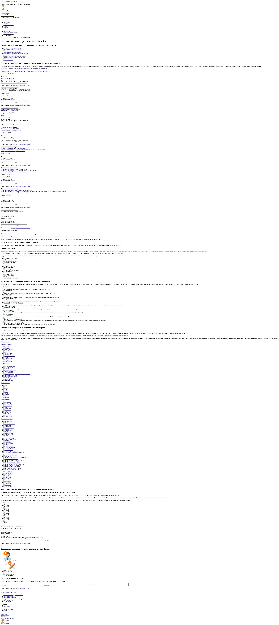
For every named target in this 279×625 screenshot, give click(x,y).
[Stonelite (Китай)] (5, 383)
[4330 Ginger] (6, 435)
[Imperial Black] (7, 412)
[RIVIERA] (6, 390)
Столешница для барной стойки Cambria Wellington (13, 171)
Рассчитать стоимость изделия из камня (10, 17)
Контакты (5, 27)
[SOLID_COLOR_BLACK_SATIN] (12, 469)
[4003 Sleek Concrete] (8, 428)
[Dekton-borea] (7, 475)
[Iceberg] (5, 389)
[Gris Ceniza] (6, 411)
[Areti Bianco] (7, 348)
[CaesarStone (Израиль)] (7, 419)
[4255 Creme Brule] (8, 433)
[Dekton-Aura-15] (7, 474)
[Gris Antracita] (7, 410)
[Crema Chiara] (7, 408)
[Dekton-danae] (7, 477)
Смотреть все (4, 524)
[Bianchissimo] (7, 402)
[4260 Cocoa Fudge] (8, 434)
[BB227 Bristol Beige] (8, 367)
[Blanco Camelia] (7, 403)
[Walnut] (5, 393)
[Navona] (5, 415)
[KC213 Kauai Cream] (8, 372)
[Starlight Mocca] (7, 353)
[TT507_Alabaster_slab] (9, 447)
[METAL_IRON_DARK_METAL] (12, 466)
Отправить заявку (5, 13)
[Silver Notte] (6, 352)
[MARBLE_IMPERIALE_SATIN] (11, 463)
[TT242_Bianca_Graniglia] (9, 439)
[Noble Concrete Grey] (9, 356)
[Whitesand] (6, 394)
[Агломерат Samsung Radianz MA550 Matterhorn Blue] (16, 374)
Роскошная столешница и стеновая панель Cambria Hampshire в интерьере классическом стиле (24, 71)
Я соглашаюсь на (16, 85)
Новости (5, 23)
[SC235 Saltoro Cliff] (8, 379)
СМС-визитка (4, 12)
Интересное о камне (8, 25)
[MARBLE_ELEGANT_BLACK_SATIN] (13, 460)
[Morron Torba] (7, 413)
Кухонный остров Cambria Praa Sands (10, 110)
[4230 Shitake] (7, 431)
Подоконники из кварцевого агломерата (13, 599)
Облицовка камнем (8, 600)
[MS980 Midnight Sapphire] (10, 376)
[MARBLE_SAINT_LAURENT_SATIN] (13, 464)
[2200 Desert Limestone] (9, 424)
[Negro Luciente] (7, 416)
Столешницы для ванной (9, 597)
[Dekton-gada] (7, 481)
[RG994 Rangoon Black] (9, 378)
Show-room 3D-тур (5, 10)
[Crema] (5, 386)
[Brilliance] (6, 385)
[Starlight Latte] (7, 354)
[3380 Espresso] (7, 426)
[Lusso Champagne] (8, 349)
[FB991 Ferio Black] (8, 371)
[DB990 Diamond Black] (9, 370)
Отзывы (5, 26)
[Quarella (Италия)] (5, 399)
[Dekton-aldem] (7, 473)
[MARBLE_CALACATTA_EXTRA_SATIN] (14, 457)
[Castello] (5, 407)
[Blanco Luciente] (7, 404)
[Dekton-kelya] (7, 485)
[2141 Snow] (6, 422)
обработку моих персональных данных (20, 85)
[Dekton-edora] (7, 478)
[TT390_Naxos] (7, 442)
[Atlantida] (6, 396)
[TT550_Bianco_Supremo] (9, 451)
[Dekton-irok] (6, 482)
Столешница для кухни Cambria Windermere (11, 213)
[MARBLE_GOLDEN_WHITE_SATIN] (13, 461)
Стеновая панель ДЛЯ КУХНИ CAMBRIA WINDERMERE (15, 90)
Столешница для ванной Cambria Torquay (11, 130)
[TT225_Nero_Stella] (8, 438)
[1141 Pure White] (7, 421)
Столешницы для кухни (9, 596)
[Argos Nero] (6, 350)
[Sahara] (5, 392)
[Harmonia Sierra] (7, 358)
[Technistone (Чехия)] (6, 344)
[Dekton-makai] (7, 486)
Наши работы (6, 22)
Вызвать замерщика (5, 533)
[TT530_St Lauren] (8, 450)
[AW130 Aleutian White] (9, 366)
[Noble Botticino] (7, 361)
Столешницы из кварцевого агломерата (13, 595)
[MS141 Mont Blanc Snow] (10, 375)
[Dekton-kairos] (7, 483)
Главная (5, 19)
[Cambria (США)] (5, 342)
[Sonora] (5, 357)
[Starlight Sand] (7, 360)
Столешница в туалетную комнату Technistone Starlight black (15, 192)
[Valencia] (6, 397)
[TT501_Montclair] (8, 446)
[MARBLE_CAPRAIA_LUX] (10, 459)
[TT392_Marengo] (8, 443)
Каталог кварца (7, 601)
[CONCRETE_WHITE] (9, 456)
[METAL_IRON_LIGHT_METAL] (12, 468)
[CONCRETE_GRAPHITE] (10, 455)
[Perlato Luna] (7, 346)
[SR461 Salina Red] (8, 380)
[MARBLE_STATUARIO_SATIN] (12, 465)
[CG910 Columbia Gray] (9, 368)
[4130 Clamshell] (7, 429)
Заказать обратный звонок (7, 16)
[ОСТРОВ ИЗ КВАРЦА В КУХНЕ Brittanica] (12, 526)
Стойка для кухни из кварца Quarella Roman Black (13, 151)
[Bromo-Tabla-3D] (8, 472)
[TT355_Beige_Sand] (8, 440)
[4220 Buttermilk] (7, 430)
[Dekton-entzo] (7, 479)
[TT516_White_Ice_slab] (9, 448)
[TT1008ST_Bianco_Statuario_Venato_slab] (13, 452)
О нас (4, 21)
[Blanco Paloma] (7, 406)
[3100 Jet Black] (7, 425)
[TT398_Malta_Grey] (8, 444)
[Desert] (5, 388)
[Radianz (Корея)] (5, 363)
